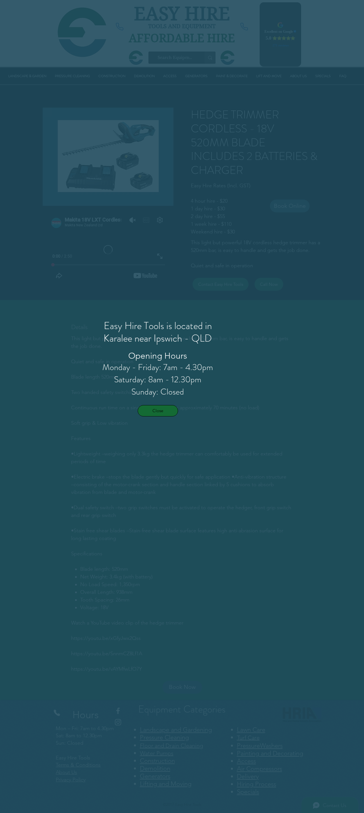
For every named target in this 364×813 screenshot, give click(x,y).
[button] (158, 410)
